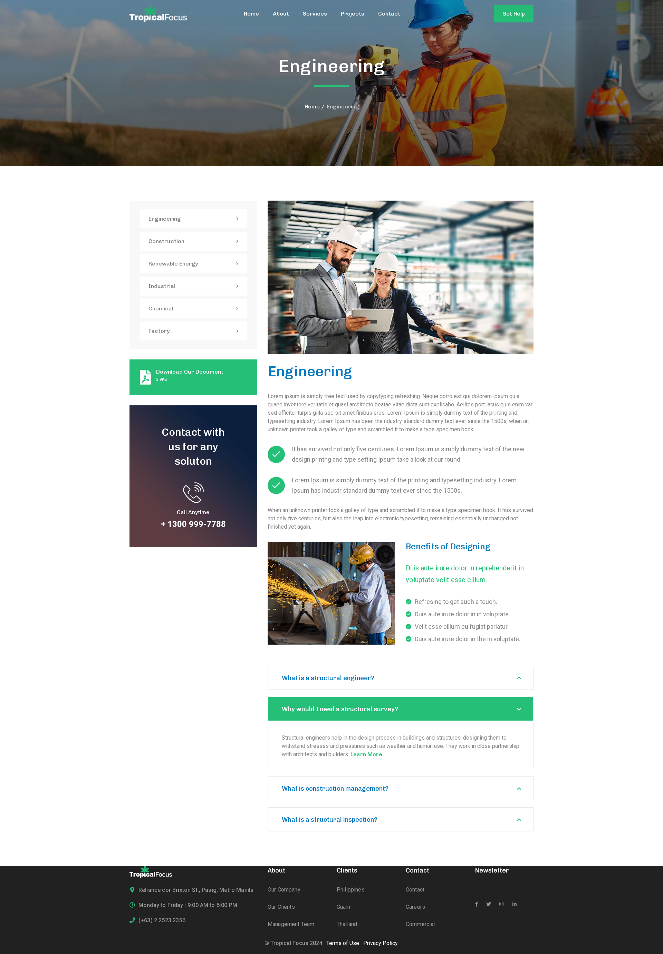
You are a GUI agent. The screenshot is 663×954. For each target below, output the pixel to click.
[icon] (476, 904)
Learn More (366, 754)
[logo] (158, 13)
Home (312, 106)
